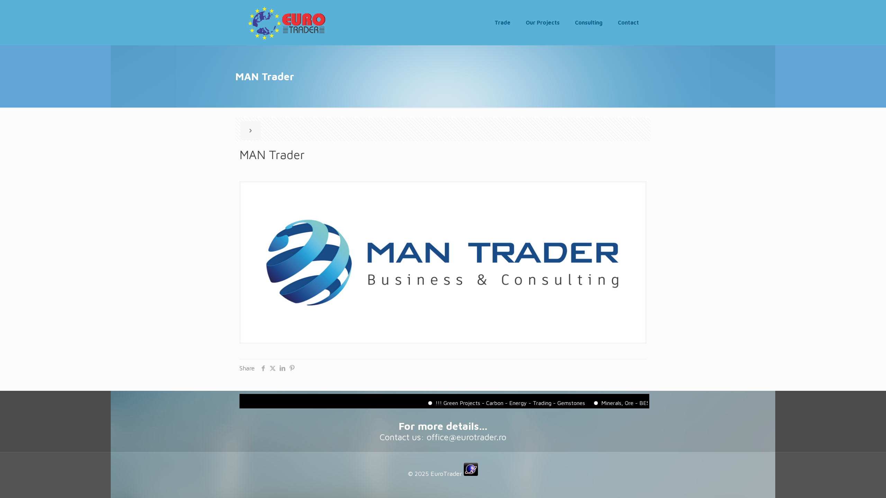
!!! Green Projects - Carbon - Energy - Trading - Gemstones (498, 403)
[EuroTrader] (286, 22)
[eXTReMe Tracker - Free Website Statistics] (471, 473)
